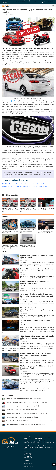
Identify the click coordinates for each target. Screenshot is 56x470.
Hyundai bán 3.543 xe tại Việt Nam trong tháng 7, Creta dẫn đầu (35, 282)
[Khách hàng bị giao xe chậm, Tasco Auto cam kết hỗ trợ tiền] (28, 224)
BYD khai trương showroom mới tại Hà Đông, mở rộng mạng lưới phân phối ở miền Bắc (37, 381)
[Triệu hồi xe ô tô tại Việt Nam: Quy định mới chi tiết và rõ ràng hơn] (28, 31)
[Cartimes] (5, 5)
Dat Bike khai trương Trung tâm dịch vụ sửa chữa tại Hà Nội (36, 256)
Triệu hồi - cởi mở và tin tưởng (16, 180)
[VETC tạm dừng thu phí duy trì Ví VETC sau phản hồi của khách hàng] (10, 224)
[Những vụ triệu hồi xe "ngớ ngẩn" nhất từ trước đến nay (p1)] (10, 202)
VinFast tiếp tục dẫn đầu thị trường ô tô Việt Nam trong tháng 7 (36, 367)
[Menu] (53, 4)
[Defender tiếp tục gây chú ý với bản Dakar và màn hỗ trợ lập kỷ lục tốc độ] (10, 239)
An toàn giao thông (26, 186)
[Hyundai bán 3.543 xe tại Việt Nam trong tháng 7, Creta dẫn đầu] (10, 286)
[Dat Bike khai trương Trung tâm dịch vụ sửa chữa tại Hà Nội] (10, 259)
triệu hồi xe (43, 184)
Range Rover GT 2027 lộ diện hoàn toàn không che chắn (21, 409)
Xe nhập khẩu (15, 186)
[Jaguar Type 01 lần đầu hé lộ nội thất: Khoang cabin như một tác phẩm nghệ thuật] (3, 421)
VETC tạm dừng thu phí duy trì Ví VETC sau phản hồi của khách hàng (25, 424)
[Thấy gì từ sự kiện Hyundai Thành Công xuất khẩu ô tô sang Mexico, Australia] (10, 340)
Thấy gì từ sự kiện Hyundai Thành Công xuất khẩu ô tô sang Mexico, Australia (37, 337)
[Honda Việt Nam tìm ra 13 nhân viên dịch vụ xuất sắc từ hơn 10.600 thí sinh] (10, 273)
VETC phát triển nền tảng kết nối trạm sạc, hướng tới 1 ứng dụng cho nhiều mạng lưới (36, 295)
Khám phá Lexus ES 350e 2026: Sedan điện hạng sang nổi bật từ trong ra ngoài (36, 354)
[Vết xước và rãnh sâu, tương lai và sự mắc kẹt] (46, 202)
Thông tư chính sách (14, 184)
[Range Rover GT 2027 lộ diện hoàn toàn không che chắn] (3, 410)
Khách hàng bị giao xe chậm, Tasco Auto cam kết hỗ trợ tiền (22, 417)
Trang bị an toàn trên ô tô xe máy (30, 184)
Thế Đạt (4, 14)
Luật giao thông (6, 186)
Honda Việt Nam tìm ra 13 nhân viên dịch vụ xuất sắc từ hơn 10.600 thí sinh (36, 270)
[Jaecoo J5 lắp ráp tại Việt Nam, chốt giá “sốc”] (10, 325)
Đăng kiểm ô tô (43, 186)
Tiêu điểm (5, 184)
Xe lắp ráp (35, 186)
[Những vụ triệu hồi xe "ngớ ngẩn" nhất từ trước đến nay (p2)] (28, 202)
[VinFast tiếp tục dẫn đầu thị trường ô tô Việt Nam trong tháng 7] (10, 370)
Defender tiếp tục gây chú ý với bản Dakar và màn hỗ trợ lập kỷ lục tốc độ (26, 413)
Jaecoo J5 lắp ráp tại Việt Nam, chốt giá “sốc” (35, 321)
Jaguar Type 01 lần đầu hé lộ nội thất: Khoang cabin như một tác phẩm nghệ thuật (29, 420)
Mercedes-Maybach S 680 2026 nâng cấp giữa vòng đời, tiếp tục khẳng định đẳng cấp (36, 309)
